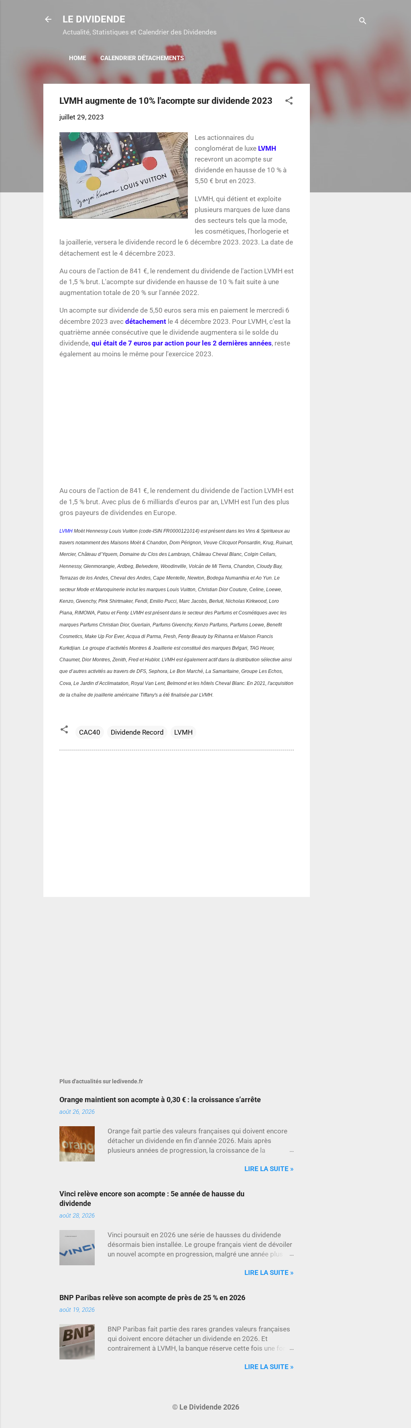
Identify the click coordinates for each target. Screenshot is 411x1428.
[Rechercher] (363, 22)
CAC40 (89, 732)
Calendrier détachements (142, 58)
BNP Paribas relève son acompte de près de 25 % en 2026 (152, 1297)
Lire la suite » (269, 1169)
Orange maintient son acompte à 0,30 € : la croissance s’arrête (160, 1099)
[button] (289, 102)
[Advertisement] (342, 204)
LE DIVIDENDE (94, 19)
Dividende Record (137, 732)
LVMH (66, 531)
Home (77, 58)
